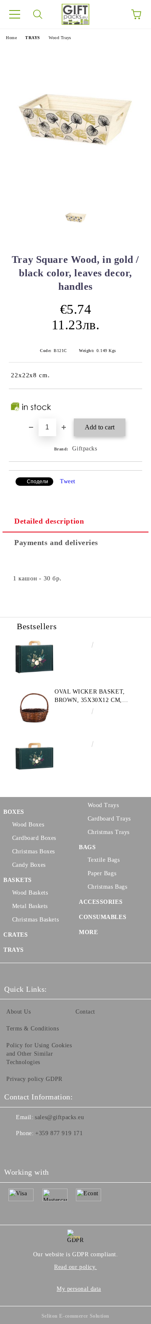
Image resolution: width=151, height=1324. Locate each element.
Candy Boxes (29, 865)
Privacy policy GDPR (34, 1079)
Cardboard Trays (109, 819)
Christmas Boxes (33, 851)
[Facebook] (15, 1150)
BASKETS (17, 880)
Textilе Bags (104, 860)
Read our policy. (75, 1267)
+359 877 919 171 (59, 1133)
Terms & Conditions (32, 1028)
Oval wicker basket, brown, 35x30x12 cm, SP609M (90, 696)
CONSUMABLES (102, 917)
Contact (85, 1012)
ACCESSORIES (100, 902)
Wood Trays (60, 37)
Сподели (37, 482)
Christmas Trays (109, 832)
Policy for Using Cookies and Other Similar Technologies (39, 1053)
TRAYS (32, 37)
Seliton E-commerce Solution (75, 1316)
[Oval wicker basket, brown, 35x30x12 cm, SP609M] (34, 707)
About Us (18, 1012)
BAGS (87, 847)
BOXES (13, 812)
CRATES (15, 935)
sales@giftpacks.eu (59, 1117)
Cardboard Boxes (34, 838)
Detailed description (49, 521)
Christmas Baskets (35, 919)
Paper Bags (102, 873)
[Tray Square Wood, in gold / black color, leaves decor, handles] (75, 191)
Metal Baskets (30, 906)
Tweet (68, 481)
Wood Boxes (28, 824)
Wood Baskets (30, 893)
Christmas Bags (107, 887)
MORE (88, 932)
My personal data (79, 1289)
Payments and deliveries (56, 542)
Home (11, 37)
